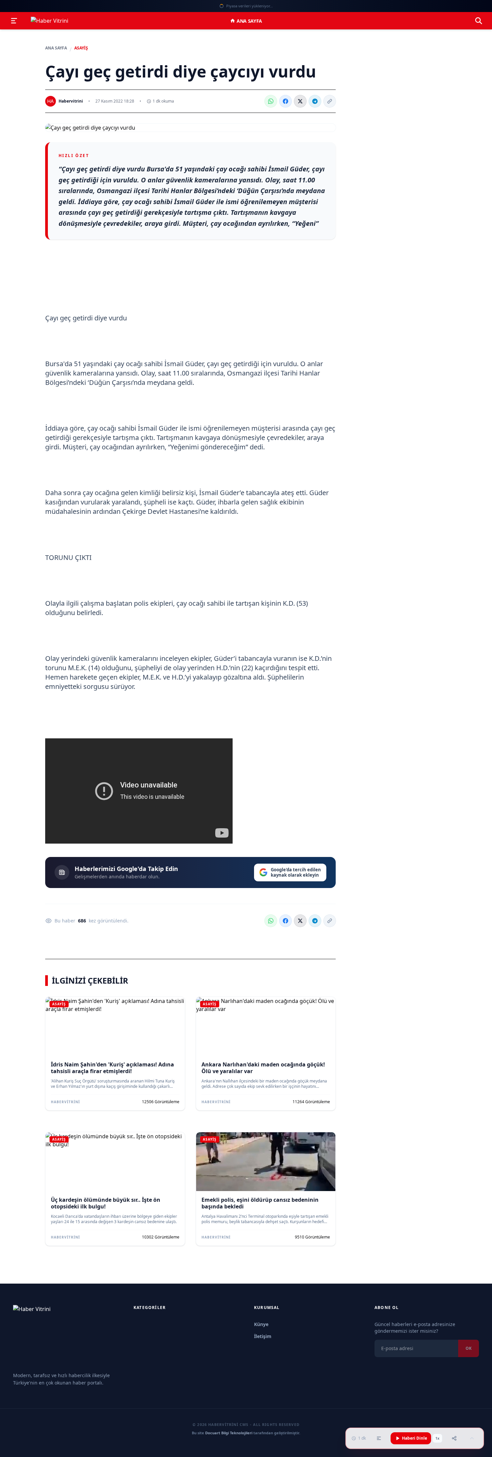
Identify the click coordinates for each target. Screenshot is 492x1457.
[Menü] (14, 21)
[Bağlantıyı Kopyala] (330, 101)
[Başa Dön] (472, 1438)
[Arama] (478, 20)
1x (437, 1438)
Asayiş (81, 48)
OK (469, 1348)
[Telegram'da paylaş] (315, 101)
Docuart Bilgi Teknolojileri (228, 1432)
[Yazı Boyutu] (379, 1438)
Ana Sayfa (249, 21)
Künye (261, 1324)
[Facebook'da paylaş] (285, 101)
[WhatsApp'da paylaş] (271, 101)
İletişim (262, 1336)
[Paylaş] (454, 1438)
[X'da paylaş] (300, 101)
